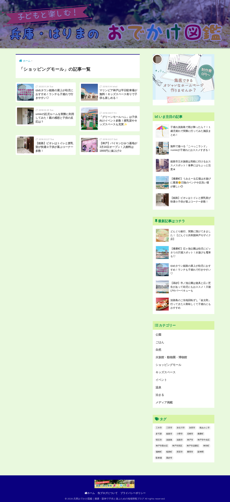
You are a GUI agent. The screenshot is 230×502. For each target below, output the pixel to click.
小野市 (180, 434)
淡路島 (169, 440)
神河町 (206, 446)
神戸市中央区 (204, 440)
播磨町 (201, 434)
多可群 (159, 434)
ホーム (91, 493)
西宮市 (180, 452)
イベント (161, 379)
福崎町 (159, 452)
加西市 (192, 427)
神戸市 (190, 440)
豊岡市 (190, 452)
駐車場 (159, 458)
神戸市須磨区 (193, 446)
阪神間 (201, 452)
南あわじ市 (205, 427)
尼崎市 (190, 434)
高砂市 (169, 458)
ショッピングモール (168, 364)
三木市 (159, 427)
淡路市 (180, 440)
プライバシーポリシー (133, 493)
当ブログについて (107, 493)
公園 (158, 334)
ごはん (160, 342)
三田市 (169, 427)
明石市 (159, 440)
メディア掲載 (164, 402)
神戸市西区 (177, 446)
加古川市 (181, 427)
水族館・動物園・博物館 (171, 357)
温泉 (158, 387)
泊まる (160, 394)
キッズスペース (166, 372)
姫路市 (169, 434)
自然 (158, 349)
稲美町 (169, 452)
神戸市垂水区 (162, 446)
